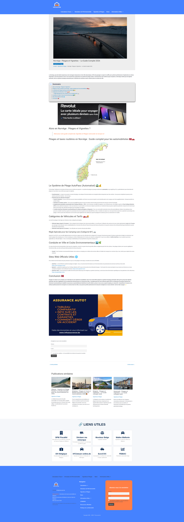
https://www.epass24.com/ (79, 268)
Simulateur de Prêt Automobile (83, 11)
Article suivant (131, 364)
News (107, 11)
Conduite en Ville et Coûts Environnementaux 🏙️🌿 (64, 95)
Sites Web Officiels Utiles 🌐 (59, 96)
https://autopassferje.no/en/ (58, 272)
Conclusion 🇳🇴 (56, 98)
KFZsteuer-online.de (82, 454)
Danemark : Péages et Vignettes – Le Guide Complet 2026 (121, 392)
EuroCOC (102, 454)
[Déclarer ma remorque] (82, 433)
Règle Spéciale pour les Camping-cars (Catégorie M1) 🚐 (66, 93)
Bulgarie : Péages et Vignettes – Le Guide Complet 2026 (99, 392)
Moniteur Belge (102, 437)
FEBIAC (122, 454)
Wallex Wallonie (123, 437)
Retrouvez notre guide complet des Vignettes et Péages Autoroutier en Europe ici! (79, 134)
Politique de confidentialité (87, 507)
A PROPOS (83, 501)
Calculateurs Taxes (57, 476)
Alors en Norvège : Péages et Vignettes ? (61, 86)
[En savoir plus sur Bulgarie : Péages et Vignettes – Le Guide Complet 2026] (102, 383)
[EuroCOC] (102, 449)
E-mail (52, 348)
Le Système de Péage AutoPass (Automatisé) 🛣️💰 (64, 90)
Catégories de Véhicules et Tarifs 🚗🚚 (61, 91)
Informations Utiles (117, 11)
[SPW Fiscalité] (61, 433)
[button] (67, 12)
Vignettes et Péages (98, 11)
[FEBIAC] (123, 449)
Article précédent (53, 364)
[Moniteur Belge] (102, 433)
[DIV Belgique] (61, 449)
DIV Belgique (61, 454)
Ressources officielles (85, 504)
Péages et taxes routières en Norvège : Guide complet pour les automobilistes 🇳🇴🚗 (71, 88)
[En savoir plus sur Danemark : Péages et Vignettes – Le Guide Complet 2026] (123, 383)
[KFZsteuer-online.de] (82, 449)
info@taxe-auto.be (60, 490)
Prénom (52, 344)
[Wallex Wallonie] (123, 433)
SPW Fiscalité (61, 437)
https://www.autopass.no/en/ (58, 265)
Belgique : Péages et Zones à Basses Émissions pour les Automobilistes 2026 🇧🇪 (81, 392)
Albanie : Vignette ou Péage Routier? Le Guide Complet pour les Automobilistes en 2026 (60, 392)
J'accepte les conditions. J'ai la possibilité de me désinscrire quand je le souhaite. (69, 353)
